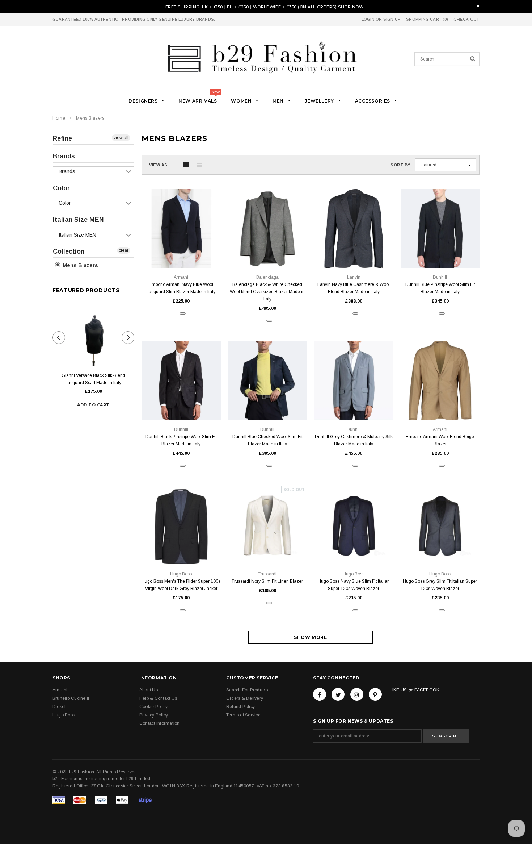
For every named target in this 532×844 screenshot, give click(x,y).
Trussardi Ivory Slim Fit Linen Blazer (267, 581)
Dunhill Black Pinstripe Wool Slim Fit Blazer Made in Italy (181, 440)
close (478, 6)
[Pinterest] (375, 694)
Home (58, 118)
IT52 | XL (354, 252)
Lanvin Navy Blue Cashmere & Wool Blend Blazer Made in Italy (353, 288)
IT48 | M (181, 252)
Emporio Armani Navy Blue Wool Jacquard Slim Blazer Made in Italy (181, 288)
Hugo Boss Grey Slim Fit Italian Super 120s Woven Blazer (440, 585)
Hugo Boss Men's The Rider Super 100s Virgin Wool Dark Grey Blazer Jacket (181, 585)
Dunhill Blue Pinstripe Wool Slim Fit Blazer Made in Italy (440, 288)
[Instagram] (356, 694)
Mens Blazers (90, 118)
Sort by (400, 165)
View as (158, 165)
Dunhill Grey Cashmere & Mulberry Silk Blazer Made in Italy (354, 440)
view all (121, 137)
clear (123, 250)
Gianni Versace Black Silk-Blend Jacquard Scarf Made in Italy (93, 379)
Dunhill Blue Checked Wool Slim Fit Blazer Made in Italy (267, 440)
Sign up (392, 19)
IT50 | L (267, 252)
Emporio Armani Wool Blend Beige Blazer (440, 440)
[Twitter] (338, 694)
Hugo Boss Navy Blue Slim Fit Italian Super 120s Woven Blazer (354, 585)
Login (368, 19)
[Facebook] (319, 694)
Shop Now (350, 6)
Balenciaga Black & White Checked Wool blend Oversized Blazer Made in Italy (267, 292)
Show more (310, 637)
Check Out (466, 19)
